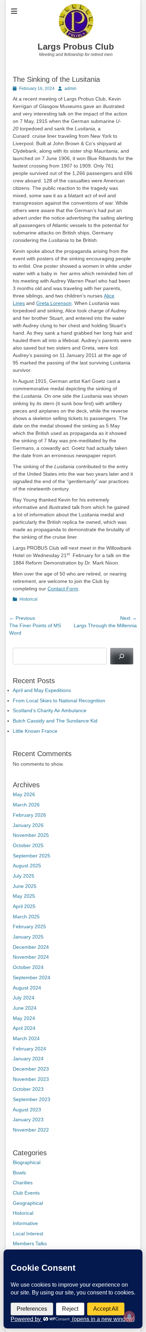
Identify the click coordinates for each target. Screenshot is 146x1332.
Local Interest (28, 1233)
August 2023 (27, 1109)
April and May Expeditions (42, 690)
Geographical (28, 1203)
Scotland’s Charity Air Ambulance (49, 710)
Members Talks (30, 1243)
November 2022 (31, 1130)
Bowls (19, 1172)
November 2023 (31, 1079)
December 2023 (31, 1069)
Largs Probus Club (76, 46)
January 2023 (28, 1119)
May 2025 (24, 896)
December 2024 (31, 947)
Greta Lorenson (54, 303)
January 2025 (28, 937)
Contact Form (62, 588)
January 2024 (28, 1058)
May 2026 (24, 794)
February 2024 (29, 1049)
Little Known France (35, 731)
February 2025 (29, 926)
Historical (28, 599)
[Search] (121, 656)
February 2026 (29, 815)
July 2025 (23, 876)
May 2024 (24, 1018)
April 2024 (24, 1028)
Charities (23, 1182)
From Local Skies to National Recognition (59, 700)
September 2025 (31, 855)
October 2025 (28, 845)
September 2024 (31, 977)
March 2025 (26, 916)
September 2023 (31, 1099)
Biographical (26, 1162)
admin (70, 88)
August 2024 (27, 988)
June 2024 (24, 1008)
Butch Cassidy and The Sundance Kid (55, 721)
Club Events (26, 1193)
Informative (25, 1223)
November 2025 (31, 835)
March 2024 (26, 1038)
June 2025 (24, 886)
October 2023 (28, 1089)
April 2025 (24, 906)
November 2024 (31, 957)
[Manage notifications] (129, 1316)
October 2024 (28, 967)
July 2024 (23, 998)
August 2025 (27, 865)
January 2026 (28, 825)
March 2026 (26, 804)
